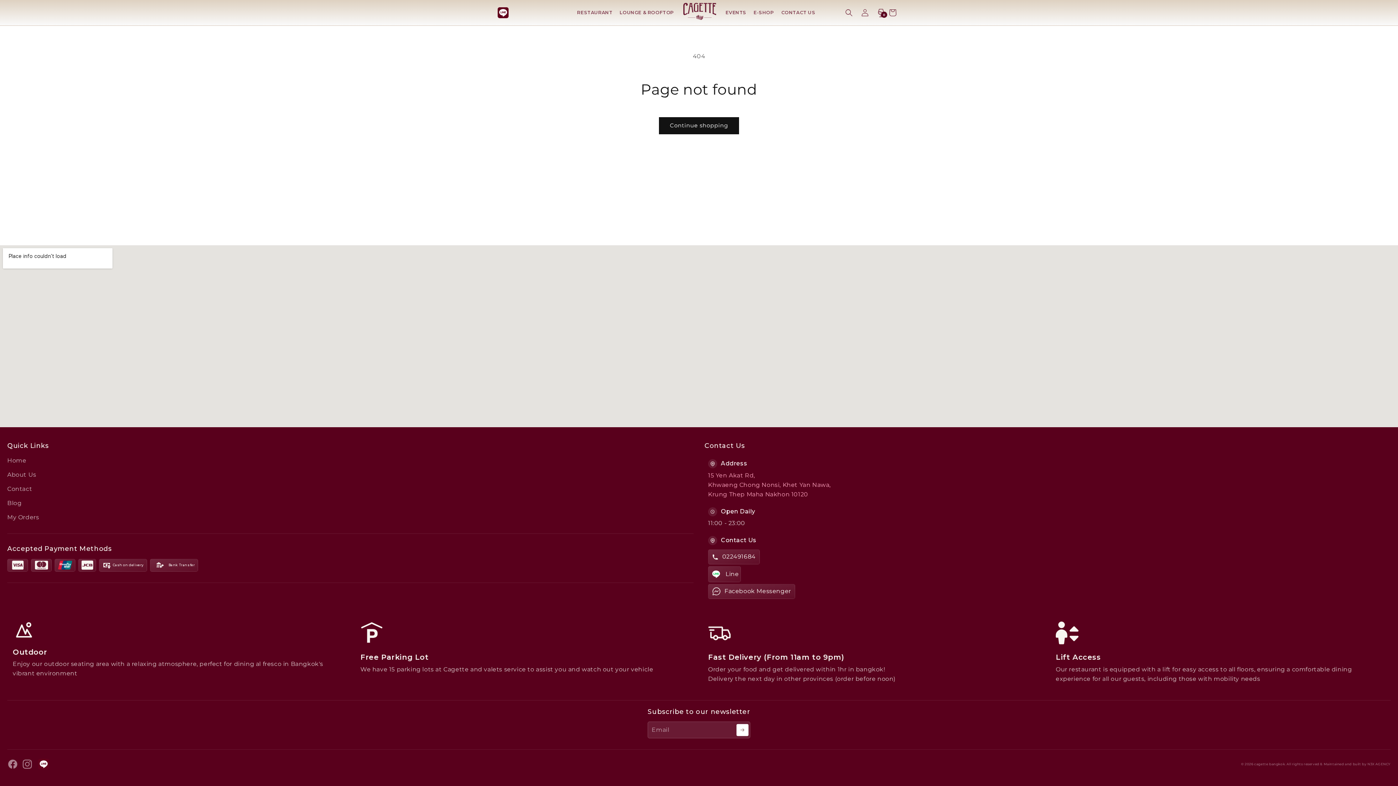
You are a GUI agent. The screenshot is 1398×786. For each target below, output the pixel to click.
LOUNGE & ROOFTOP (647, 12)
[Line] (503, 12)
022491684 (739, 556)
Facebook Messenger (757, 591)
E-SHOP (764, 12)
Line (732, 574)
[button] (849, 13)
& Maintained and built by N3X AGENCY (1355, 764)
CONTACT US (798, 12)
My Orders (23, 517)
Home (16, 460)
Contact (19, 488)
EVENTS (736, 12)
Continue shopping (699, 125)
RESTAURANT (594, 12)
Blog (14, 503)
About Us (21, 474)
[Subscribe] (742, 730)
